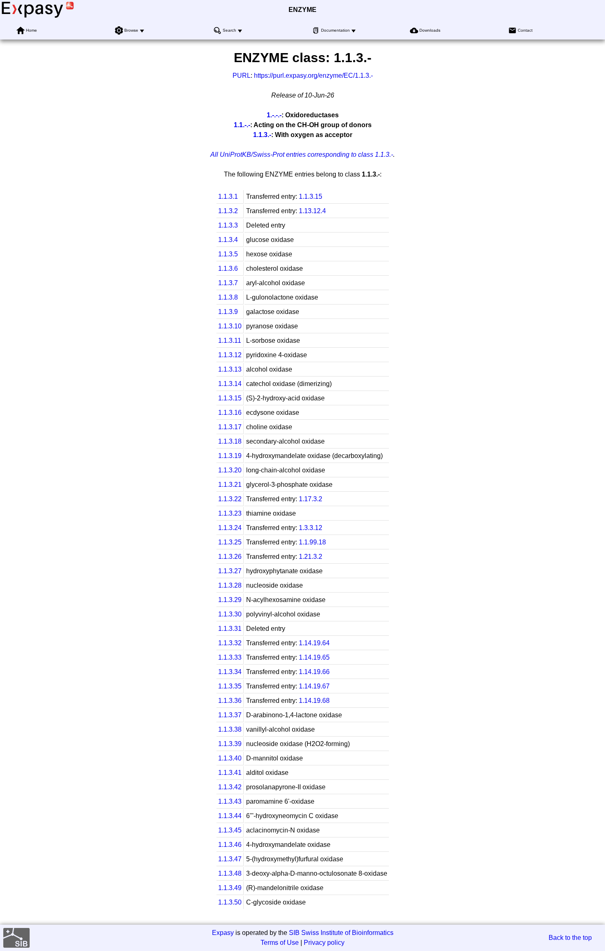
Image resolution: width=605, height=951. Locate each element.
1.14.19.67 (314, 686)
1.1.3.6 (228, 268)
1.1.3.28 (230, 585)
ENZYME (302, 9)
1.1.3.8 (228, 297)
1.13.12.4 (312, 210)
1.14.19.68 (314, 700)
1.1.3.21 (230, 484)
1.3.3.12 (310, 527)
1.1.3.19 (230, 455)
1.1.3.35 (230, 686)
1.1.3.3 (228, 225)
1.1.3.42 (230, 787)
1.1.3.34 (230, 671)
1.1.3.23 (230, 513)
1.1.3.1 (228, 196)
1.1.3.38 (230, 729)
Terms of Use (280, 942)
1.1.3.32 (230, 642)
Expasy (223, 932)
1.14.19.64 (314, 642)
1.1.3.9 (228, 311)
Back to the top (570, 937)
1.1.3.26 (230, 556)
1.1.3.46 (230, 844)
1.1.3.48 (230, 873)
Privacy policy (324, 942)
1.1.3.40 (230, 758)
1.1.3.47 (230, 859)
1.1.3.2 (228, 210)
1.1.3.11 (229, 340)
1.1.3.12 (230, 354)
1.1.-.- (242, 124)
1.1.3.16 (230, 412)
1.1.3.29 (230, 599)
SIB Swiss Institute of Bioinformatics (341, 932)
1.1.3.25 (230, 542)
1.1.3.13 (230, 369)
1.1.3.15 (310, 196)
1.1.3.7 (228, 282)
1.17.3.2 (310, 498)
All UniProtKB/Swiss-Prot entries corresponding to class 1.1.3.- (301, 154)
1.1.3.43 (230, 801)
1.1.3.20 (230, 470)
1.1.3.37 (230, 715)
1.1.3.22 (230, 498)
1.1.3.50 (230, 902)
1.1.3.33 (230, 657)
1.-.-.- (274, 115)
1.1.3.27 (230, 570)
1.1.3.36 (230, 700)
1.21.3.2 (310, 556)
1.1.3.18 (230, 441)
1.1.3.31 (230, 628)
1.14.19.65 (314, 657)
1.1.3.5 (228, 254)
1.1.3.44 (230, 815)
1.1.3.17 (230, 426)
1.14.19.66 (314, 671)
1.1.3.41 (230, 772)
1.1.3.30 (230, 614)
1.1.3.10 (230, 326)
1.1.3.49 (230, 887)
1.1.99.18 (312, 542)
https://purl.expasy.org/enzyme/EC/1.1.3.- (313, 75)
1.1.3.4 (228, 239)
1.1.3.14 (230, 383)
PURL (242, 75)
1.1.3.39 (230, 743)
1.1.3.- (262, 134)
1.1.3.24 (230, 527)
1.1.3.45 (230, 830)
